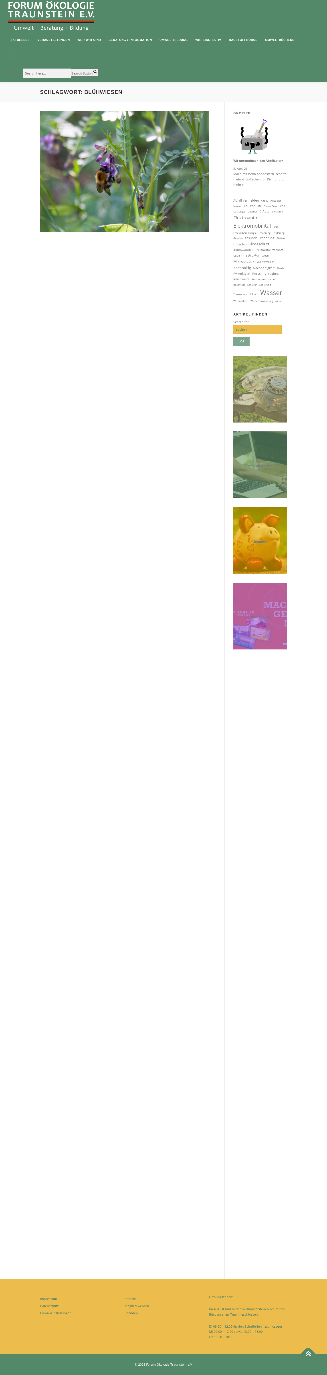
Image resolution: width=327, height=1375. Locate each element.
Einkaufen (277, 211)
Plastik (280, 268)
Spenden (260, 541)
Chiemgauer (260, 617)
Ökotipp (241, 113)
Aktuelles (20, 40)
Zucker (279, 301)
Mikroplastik (243, 261)
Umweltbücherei (280, 40)
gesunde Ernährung (260, 238)
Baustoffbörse (243, 40)
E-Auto (264, 211)
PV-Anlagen (241, 273)
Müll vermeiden (265, 261)
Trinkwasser (240, 294)
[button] (53, 56)
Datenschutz (49, 1306)
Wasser (271, 292)
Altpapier (275, 200)
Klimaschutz (259, 244)
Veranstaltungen (53, 40)
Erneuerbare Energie (244, 233)
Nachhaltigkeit (264, 268)
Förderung (278, 233)
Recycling (259, 273)
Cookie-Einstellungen (55, 1313)
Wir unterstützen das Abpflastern (258, 160)
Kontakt (260, 390)
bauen (237, 206)
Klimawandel (243, 250)
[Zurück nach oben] (308, 1354)
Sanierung (265, 284)
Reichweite (241, 279)
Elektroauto (245, 218)
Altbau (264, 200)
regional (274, 273)
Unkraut (253, 294)
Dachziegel (239, 211)
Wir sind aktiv (208, 40)
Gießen (281, 238)
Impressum (48, 1299)
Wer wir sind (89, 40)
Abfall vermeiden (246, 200)
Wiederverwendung (261, 301)
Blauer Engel (271, 206)
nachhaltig (242, 267)
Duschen (253, 211)
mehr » (238, 184)
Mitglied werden (260, 466)
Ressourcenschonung (264, 279)
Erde (276, 226)
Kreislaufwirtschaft (269, 250)
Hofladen (240, 244)
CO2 (282, 206)
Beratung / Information (130, 40)
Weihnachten (240, 301)
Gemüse (238, 238)
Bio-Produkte (252, 206)
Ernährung (264, 233)
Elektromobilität (252, 225)
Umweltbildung (173, 40)
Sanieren (252, 284)
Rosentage (239, 284)
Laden (265, 255)
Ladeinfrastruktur (246, 255)
